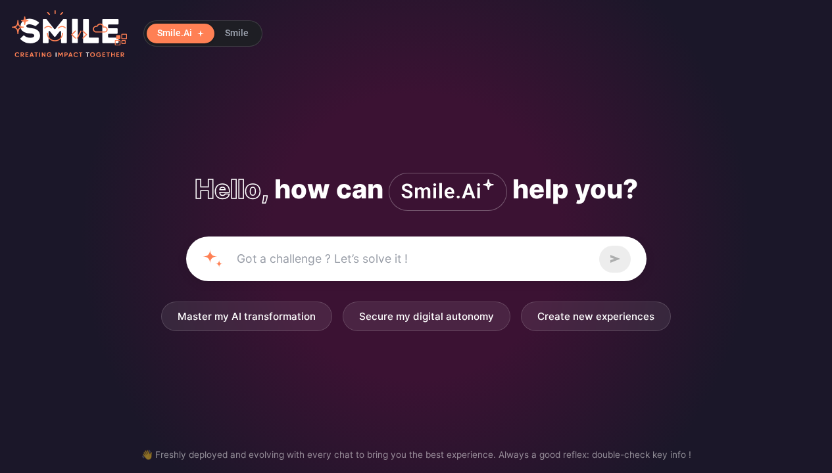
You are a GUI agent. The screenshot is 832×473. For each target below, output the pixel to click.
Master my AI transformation (247, 316)
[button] (202, 33)
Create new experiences (595, 316)
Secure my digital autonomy (426, 316)
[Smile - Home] (69, 33)
